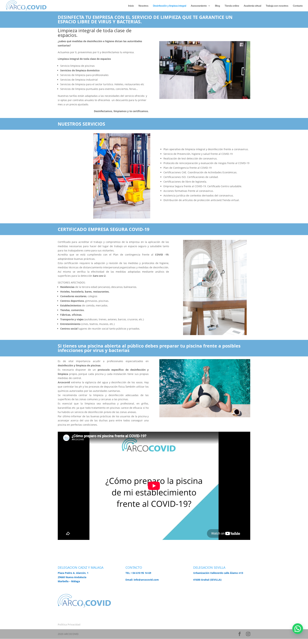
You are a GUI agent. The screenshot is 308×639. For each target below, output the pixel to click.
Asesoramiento (199, 5)
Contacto (298, 5)
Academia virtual (252, 5)
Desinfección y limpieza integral (169, 5)
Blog (217, 5)
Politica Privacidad (69, 624)
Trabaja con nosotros (277, 5)
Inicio (131, 5)
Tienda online (232, 5)
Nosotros (143, 5)
